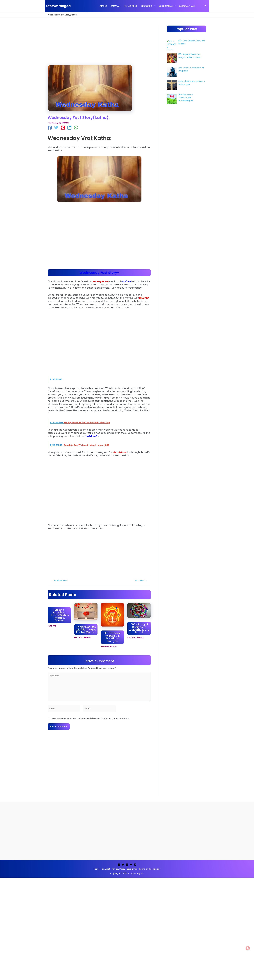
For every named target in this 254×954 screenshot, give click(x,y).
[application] (154, 6)
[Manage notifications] (248, 948)
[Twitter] (56, 128)
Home (97, 868)
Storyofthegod (58, 6)
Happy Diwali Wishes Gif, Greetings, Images (112, 637)
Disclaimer (132, 868)
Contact (106, 868)
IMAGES (87, 637)
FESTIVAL (52, 122)
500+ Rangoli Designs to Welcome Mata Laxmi (139, 628)
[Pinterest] (63, 128)
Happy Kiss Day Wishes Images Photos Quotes (86, 629)
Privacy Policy (118, 868)
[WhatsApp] (76, 128)
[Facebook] (50, 128)
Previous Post (59, 581)
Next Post (141, 581)
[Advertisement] (99, 45)
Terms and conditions (149, 868)
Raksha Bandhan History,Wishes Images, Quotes (59, 615)
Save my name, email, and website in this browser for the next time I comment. (90, 718)
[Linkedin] (69, 128)
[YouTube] (131, 864)
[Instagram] (127, 864)
